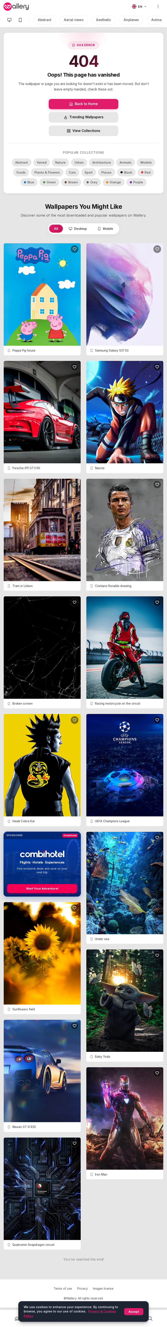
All (56, 228)
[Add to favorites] (74, 249)
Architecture (101, 162)
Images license (103, 1288)
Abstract (44, 20)
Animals (126, 162)
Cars (72, 172)
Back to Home (86, 104)
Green (51, 182)
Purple (138, 182)
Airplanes (131, 20)
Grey (93, 182)
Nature (60, 162)
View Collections (86, 131)
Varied (42, 162)
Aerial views (74, 20)
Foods (21, 172)
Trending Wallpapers (86, 117)
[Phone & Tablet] (20, 20)
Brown (73, 182)
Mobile (108, 228)
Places (106, 172)
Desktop (80, 228)
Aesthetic (103, 20)
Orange (115, 182)
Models (146, 162)
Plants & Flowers (47, 172)
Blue (30, 182)
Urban (79, 162)
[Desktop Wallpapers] (9, 20)
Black (128, 172)
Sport (89, 172)
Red (147, 172)
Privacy (82, 1288)
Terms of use (63, 1288)
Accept (134, 1311)
